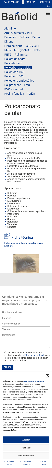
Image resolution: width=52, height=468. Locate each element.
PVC (27, 85)
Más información (26, 455)
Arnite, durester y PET (18, 33)
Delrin (36, 37)
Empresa (30, 2)
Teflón (31, 93)
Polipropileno (12, 85)
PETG (8, 54)
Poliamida (21, 54)
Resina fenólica (14, 93)
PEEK (37, 50)
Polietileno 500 (14, 76)
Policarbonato (13, 63)
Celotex (24, 37)
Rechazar (26, 447)
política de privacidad (33, 355)
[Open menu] (48, 13)
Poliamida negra (14, 59)
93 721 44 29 (13, 2)
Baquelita (10, 37)
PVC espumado (14, 89)
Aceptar (26, 439)
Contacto (44, 2)
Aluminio (10, 28)
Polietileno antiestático (19, 80)
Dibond (8, 41)
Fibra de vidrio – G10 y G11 (21, 46)
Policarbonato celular (18, 67)
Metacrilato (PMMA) (17, 50)
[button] (47, 375)
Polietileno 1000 (14, 72)
